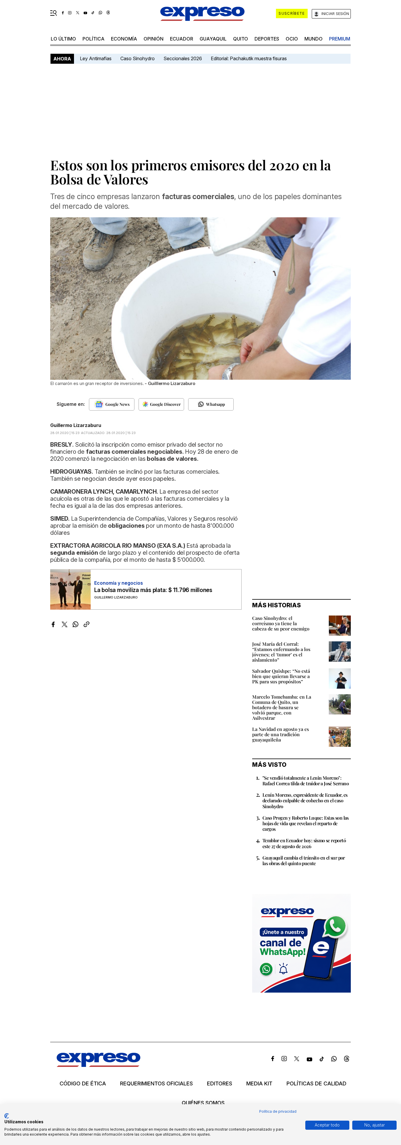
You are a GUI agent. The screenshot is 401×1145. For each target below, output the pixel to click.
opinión (154, 38)
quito (240, 38)
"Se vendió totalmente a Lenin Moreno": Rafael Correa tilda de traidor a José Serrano (305, 780)
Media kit (259, 1083)
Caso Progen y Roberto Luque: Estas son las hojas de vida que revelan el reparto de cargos (305, 823)
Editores (219, 1083)
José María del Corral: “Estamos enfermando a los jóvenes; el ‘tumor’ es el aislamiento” (281, 652)
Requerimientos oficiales (156, 1083)
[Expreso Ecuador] (98, 1065)
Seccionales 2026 (183, 58)
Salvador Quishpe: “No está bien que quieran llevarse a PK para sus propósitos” (281, 676)
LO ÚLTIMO (63, 38)
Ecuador (181, 38)
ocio (292, 38)
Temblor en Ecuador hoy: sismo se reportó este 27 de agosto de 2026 (304, 843)
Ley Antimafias (96, 58)
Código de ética (83, 1083)
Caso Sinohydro (137, 58)
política (93, 38)
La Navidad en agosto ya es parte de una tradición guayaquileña (280, 734)
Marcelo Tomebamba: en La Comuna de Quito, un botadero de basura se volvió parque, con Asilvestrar (281, 707)
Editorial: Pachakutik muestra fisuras (249, 58)
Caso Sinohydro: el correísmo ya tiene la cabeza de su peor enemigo (280, 623)
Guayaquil (213, 38)
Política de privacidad (277, 1111)
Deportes (267, 38)
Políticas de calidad (316, 1083)
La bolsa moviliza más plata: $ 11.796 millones (153, 590)
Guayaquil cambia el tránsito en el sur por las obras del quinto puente (303, 860)
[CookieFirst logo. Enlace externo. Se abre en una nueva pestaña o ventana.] (6, 1116)
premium (339, 38)
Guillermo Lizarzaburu (75, 425)
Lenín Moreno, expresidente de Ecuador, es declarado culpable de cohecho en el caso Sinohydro (304, 800)
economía (124, 38)
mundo (313, 38)
